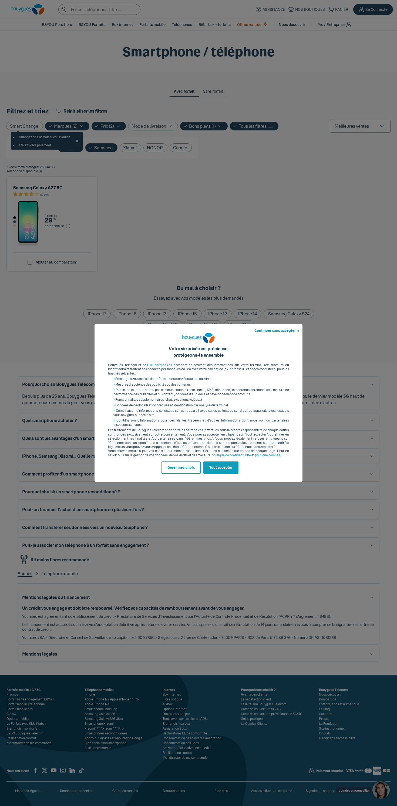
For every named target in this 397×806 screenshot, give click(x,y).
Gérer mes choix (181, 468)
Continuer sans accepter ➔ (277, 331)
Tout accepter (221, 468)
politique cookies (267, 455)
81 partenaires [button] (161, 365)
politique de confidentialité (231, 455)
